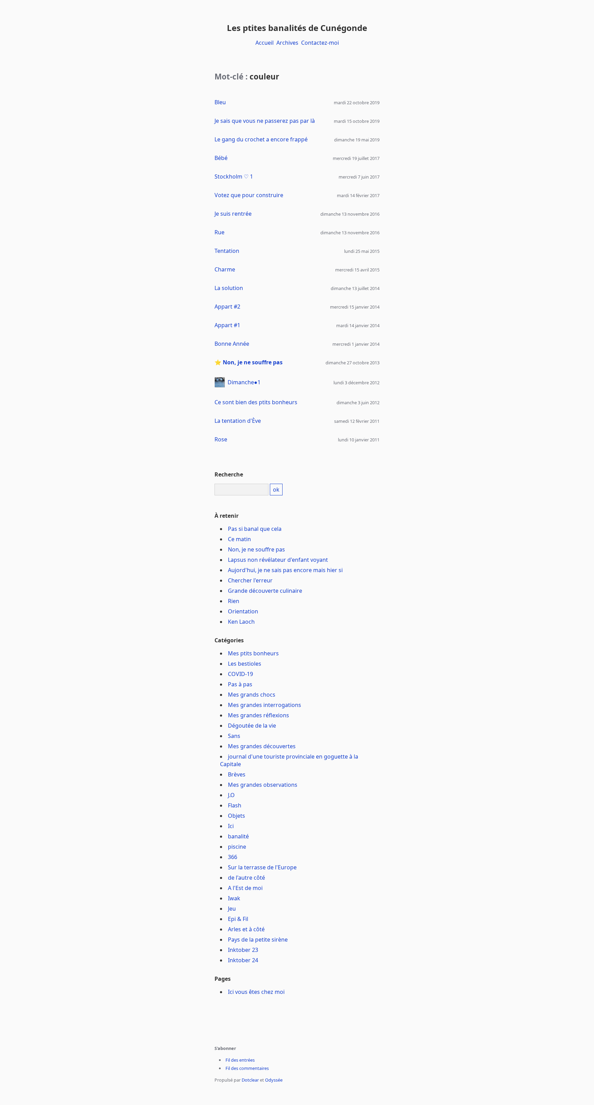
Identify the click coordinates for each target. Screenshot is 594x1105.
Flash (234, 805)
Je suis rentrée (233, 213)
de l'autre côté (246, 877)
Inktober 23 (243, 950)
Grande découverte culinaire (265, 590)
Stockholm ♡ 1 (233, 176)
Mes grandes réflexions (258, 715)
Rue (219, 232)
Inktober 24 (243, 960)
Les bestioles (244, 663)
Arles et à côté (246, 929)
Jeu (232, 908)
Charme (224, 269)
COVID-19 (240, 674)
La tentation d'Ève (237, 421)
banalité (238, 836)
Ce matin (239, 539)
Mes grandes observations (262, 784)
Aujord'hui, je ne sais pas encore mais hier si (285, 570)
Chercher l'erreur (250, 580)
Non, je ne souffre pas (253, 362)
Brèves (236, 774)
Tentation (226, 251)
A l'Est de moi (245, 888)
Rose (220, 439)
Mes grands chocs (251, 694)
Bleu (220, 102)
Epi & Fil (238, 919)
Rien (233, 601)
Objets (236, 815)
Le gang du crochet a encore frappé (261, 139)
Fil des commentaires (247, 1068)
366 (232, 857)
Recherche (228, 474)
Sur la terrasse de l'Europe (262, 867)
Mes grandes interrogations (264, 705)
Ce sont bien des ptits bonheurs (255, 402)
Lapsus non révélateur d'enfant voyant (278, 560)
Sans (234, 736)
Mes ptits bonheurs (253, 653)
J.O (231, 795)
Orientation (243, 611)
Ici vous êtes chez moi (256, 992)
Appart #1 (227, 325)
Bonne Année (231, 343)
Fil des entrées (240, 1060)
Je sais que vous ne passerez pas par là (264, 121)
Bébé (221, 158)
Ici (231, 826)
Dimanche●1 (244, 382)
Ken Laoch (241, 621)
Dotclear (250, 1080)
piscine (237, 846)
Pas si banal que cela (255, 529)
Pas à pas (240, 684)
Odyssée (274, 1080)
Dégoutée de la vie (252, 725)
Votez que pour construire (248, 195)
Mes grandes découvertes (262, 746)
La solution (228, 288)
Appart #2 (227, 306)
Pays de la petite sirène (258, 939)
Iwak (234, 898)
